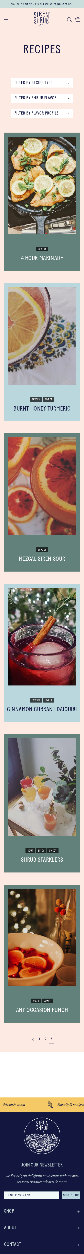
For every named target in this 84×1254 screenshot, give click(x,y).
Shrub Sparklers (42, 860)
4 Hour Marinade (42, 258)
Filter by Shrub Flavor (35, 98)
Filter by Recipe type (33, 83)
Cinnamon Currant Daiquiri (42, 710)
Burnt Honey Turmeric (42, 409)
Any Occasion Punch (42, 1010)
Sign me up (71, 1195)
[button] (69, 19)
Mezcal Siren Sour (42, 559)
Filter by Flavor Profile (36, 113)
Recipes (42, 50)
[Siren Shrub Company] (42, 19)
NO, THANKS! (62, 1247)
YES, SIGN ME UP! (62, 1240)
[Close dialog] (80, 1209)
